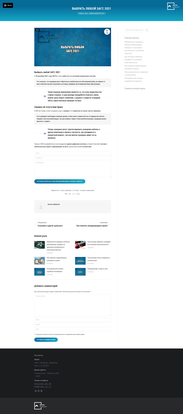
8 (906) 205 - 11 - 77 (42, 387)
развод (78, 193)
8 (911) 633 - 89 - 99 (42, 384)
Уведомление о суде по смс (97, 269)
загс (74, 193)
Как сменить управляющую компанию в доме (57, 259)
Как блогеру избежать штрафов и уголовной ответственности (98, 243)
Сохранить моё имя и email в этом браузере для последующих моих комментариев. (60, 334)
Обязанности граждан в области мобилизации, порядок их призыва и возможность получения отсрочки (58, 246)
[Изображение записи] (39, 245)
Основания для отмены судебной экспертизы (55, 270)
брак (70, 193)
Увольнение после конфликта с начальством (98, 259)
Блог (37, 30)
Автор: (66, 190)
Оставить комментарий (87, 190)
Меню (9, 5)
